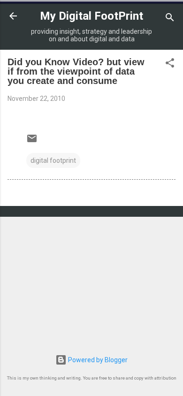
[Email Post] (32, 141)
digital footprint (53, 160)
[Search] (169, 19)
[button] (169, 64)
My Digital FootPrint (91, 16)
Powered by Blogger (97, 360)
